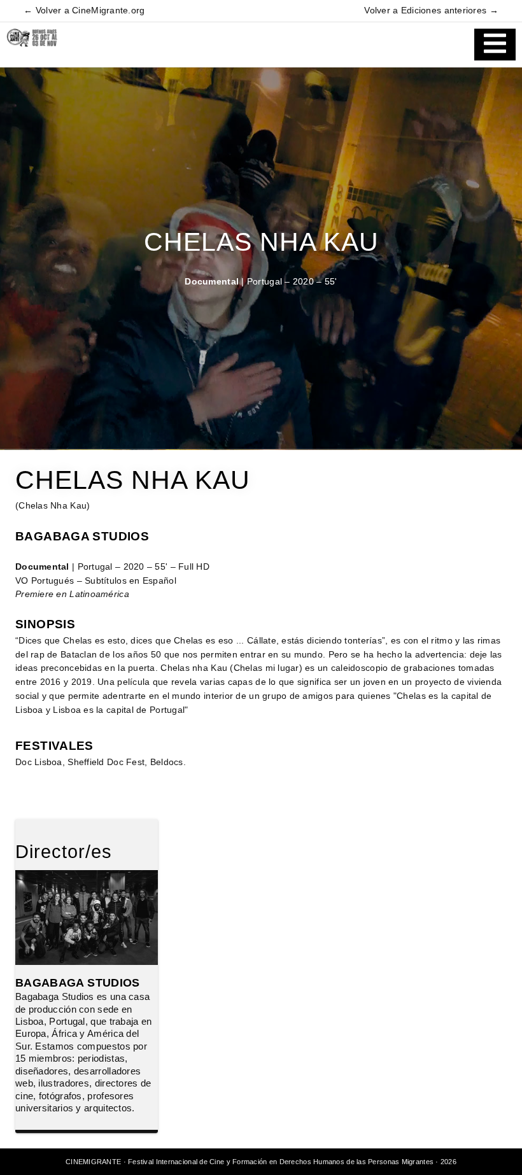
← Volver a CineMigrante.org (84, 10)
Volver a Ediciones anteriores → (431, 10)
